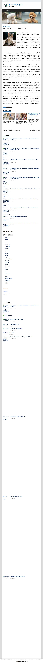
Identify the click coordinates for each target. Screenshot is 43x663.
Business (6, 241)
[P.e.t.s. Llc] (5, 315)
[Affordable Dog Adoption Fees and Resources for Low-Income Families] (21, 116)
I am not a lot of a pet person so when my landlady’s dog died (21, 336)
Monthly (10, 234)
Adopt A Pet (7, 237)
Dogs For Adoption (6, 26)
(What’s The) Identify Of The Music (16, 319)
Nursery (6, 269)
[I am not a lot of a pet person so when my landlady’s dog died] (6, 336)
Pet (5, 271)
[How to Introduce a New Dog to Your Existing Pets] (9, 116)
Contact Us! (6, 291)
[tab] (5, 235)
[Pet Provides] (5, 332)
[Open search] (39, 10)
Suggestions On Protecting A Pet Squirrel (17, 576)
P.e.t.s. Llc (10, 315)
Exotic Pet (7, 260)
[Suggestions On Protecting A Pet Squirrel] (6, 576)
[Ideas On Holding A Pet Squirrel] (6, 496)
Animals (6, 239)
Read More (26, 661)
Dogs (6, 257)
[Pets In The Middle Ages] (6, 324)
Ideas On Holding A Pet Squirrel (16, 496)
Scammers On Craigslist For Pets (16, 328)
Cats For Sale (7, 246)
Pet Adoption (7, 273)
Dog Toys (6, 255)
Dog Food (7, 253)
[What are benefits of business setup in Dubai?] (6, 216)
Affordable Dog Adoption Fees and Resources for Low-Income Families (21, 122)
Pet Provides (11, 332)
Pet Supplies (7, 280)
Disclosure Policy (7, 293)
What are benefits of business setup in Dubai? (18, 216)
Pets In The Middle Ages (14, 324)
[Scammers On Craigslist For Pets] (6, 328)
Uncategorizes (7, 283)
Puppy (6, 282)
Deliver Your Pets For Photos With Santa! (17, 416)
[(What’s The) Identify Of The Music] (6, 319)
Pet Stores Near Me (8, 278)
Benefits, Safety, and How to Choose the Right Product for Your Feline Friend (24, 222)
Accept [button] (17, 661)
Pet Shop (6, 276)
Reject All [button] (21, 661)
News (6, 267)
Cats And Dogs (7, 244)
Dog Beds (6, 248)
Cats (6, 242)
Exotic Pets (7, 262)
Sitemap (5, 294)
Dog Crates (7, 251)
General (6, 264)
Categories (6, 234)
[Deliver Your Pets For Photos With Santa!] (6, 416)
